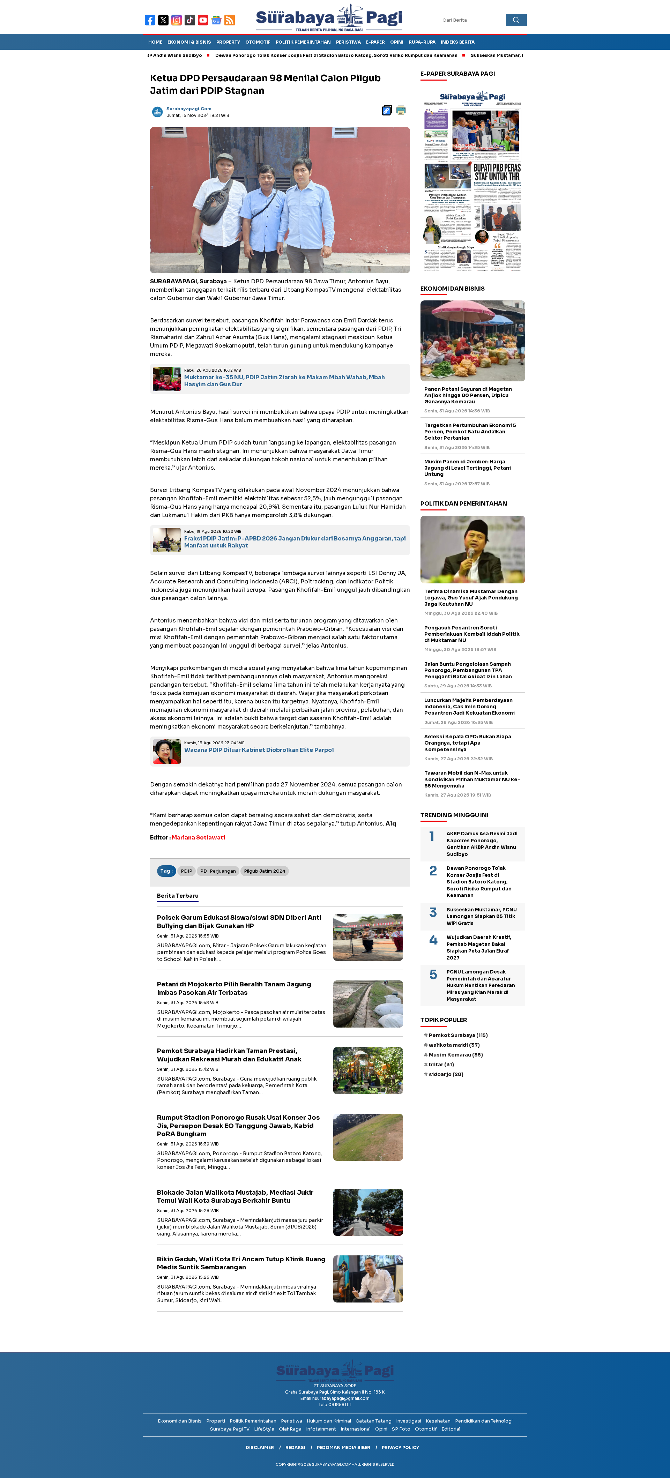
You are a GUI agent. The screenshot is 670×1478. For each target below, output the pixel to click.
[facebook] (151, 25)
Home (155, 42)
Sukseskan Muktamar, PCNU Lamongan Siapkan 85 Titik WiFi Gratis (499, 55)
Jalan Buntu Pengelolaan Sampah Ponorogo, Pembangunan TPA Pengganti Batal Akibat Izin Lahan (468, 670)
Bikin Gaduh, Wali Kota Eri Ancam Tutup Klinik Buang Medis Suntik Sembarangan (241, 1263)
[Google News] (217, 25)
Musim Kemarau (456, 1055)
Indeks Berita (458, 42)
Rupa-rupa (422, 42)
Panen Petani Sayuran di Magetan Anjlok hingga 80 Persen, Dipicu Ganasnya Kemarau (468, 395)
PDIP (186, 871)
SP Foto (401, 1429)
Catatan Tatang (374, 1421)
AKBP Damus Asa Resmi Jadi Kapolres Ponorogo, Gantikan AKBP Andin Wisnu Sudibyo (482, 844)
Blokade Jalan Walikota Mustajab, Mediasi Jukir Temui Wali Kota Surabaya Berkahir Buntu (235, 1196)
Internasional (356, 1429)
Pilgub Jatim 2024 (264, 871)
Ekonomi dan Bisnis (180, 1421)
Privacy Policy (400, 1447)
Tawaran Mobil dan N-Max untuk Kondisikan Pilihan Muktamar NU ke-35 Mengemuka (472, 779)
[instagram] (178, 25)
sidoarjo (446, 1074)
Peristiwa (348, 42)
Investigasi (408, 1421)
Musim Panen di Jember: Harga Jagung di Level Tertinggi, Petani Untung (467, 467)
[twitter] (164, 25)
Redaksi (295, 1447)
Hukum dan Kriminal (329, 1421)
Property (228, 42)
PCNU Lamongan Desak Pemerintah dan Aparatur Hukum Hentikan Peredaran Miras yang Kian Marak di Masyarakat (481, 985)
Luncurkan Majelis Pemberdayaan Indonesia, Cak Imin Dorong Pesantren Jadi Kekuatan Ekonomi (469, 706)
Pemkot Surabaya (458, 1035)
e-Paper (375, 42)
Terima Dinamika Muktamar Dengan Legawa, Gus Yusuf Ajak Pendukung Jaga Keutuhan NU (471, 597)
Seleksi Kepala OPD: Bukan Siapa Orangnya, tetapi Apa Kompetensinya (467, 742)
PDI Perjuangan (218, 871)
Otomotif (257, 42)
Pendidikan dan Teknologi (484, 1421)
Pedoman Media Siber (343, 1447)
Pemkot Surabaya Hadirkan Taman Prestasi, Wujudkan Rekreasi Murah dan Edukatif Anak (229, 1055)
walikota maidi (454, 1045)
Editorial (450, 1429)
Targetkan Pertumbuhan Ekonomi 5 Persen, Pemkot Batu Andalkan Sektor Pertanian (470, 431)
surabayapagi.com (188, 108)
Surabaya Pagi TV (230, 1429)
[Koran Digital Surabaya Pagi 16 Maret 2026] (472, 180)
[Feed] (230, 25)
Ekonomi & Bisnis (189, 42)
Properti (215, 1421)
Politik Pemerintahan (303, 42)
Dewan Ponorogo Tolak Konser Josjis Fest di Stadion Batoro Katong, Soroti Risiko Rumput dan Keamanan (288, 55)
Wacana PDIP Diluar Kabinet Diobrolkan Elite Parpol (259, 750)
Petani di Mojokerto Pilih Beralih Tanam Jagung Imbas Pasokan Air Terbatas (234, 988)
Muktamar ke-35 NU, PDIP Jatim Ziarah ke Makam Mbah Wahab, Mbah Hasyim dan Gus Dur (284, 381)
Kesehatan (438, 1421)
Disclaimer (260, 1447)
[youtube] (204, 25)
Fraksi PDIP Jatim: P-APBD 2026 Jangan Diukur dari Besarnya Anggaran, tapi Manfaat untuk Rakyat (295, 542)
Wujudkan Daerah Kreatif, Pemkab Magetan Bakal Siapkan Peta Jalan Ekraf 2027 (479, 947)
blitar (441, 1064)
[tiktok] (191, 25)
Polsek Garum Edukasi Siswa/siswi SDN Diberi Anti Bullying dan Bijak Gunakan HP (239, 922)
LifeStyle (264, 1429)
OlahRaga (290, 1429)
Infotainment (321, 1429)
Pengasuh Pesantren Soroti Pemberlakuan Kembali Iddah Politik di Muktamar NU (472, 634)
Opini (396, 42)
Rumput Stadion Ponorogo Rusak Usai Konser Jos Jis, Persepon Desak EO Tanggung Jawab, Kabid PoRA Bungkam (238, 1126)
